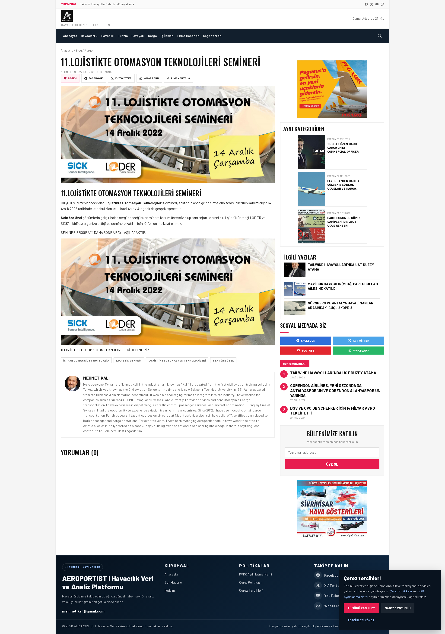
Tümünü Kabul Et (361, 608)
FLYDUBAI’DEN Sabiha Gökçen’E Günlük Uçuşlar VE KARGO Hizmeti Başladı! (343, 149)
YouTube (308, 350)
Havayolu (138, 36)
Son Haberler (174, 582)
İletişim (170, 590)
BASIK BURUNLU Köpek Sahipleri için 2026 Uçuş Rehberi (343, 184)
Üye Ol (332, 464)
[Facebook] (366, 4)
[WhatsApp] (382, 4)
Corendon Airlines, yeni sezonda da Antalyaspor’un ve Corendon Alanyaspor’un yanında (335, 390)
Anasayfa (70, 36)
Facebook (96, 78)
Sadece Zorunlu (398, 608)
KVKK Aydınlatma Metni (255, 574)
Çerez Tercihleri (251, 590)
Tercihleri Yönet (361, 620)
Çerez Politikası (250, 582)
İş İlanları (167, 36)
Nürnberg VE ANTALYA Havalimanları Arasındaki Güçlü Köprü (341, 305)
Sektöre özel (223, 360)
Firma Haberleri (188, 36)
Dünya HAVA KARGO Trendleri (341, 219)
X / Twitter (123, 78)
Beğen (72, 78)
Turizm (122, 36)
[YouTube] (376, 4)
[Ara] (379, 36)
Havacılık (107, 36)
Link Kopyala (180, 78)
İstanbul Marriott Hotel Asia (86, 360)
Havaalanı (88, 36)
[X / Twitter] (371, 4)
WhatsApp (151, 78)
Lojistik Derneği (128, 360)
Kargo (152, 36)
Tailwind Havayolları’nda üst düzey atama (333, 372)
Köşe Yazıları (212, 36)
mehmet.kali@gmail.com (83, 611)
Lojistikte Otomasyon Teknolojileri (177, 360)
